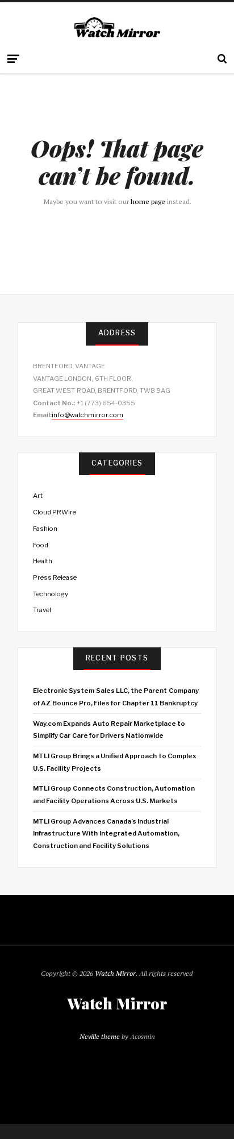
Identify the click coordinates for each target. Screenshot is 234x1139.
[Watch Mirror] (117, 28)
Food (40, 545)
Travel (42, 610)
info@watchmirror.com (87, 415)
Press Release (55, 577)
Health (42, 561)
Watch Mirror (115, 973)
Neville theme (100, 1036)
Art (38, 496)
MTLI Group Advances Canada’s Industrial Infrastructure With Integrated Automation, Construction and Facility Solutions (106, 833)
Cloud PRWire (54, 512)
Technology (50, 594)
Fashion (45, 529)
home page (148, 201)
